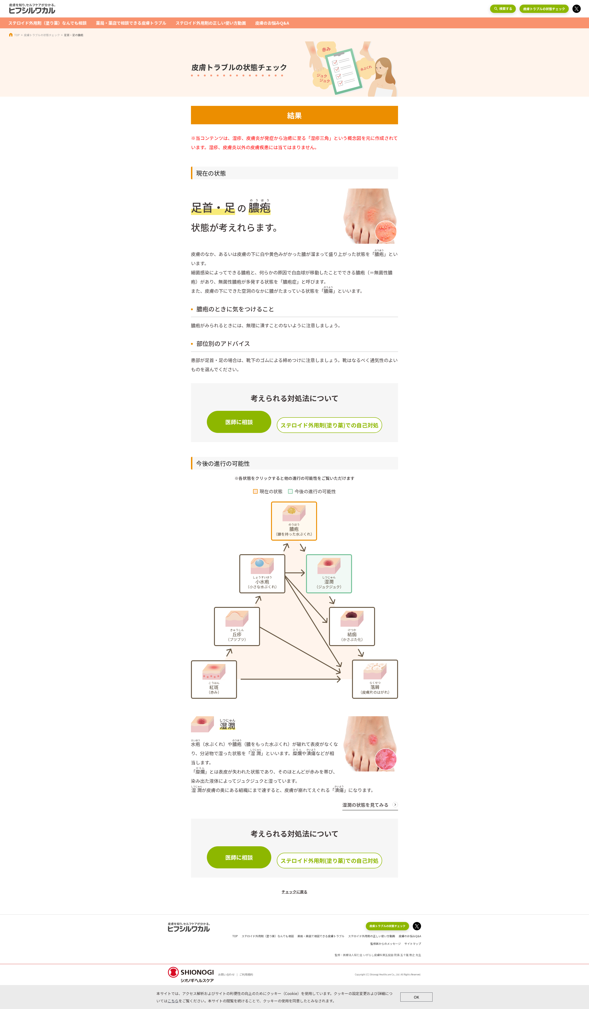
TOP (17, 35)
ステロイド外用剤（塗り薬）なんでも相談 (47, 23)
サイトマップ (412, 943)
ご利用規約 (246, 974)
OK (416, 997)
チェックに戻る (294, 891)
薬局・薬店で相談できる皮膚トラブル (131, 23)
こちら (173, 1000)
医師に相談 (239, 422)
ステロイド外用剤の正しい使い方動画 (211, 23)
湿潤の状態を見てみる (365, 804)
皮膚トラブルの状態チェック (544, 8)
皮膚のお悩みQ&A (272, 23)
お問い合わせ (226, 974)
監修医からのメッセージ (385, 943)
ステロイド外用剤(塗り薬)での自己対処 (329, 425)
